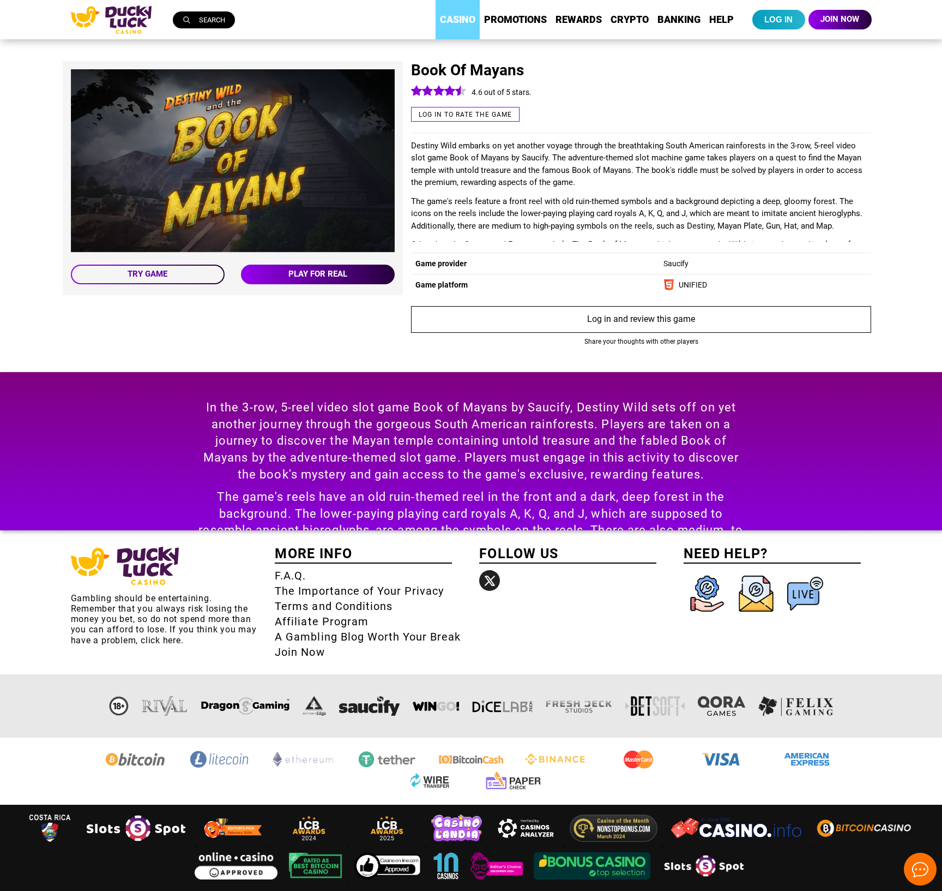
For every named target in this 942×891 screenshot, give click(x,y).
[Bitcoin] (135, 767)
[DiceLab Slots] (502, 706)
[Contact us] (757, 614)
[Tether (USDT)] (387, 767)
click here (161, 640)
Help (721, 19)
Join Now (299, 652)
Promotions (515, 19)
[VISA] (723, 767)
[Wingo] (436, 706)
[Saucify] (369, 706)
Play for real (317, 274)
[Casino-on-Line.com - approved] (388, 881)
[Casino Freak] (497, 881)
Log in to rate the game (465, 114)
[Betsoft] (655, 706)
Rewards (578, 19)
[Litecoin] (219, 767)
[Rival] (165, 706)
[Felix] (796, 706)
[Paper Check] (513, 789)
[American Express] (807, 767)
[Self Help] (708, 614)
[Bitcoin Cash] (471, 767)
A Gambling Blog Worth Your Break (368, 636)
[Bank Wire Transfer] (429, 789)
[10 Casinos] (447, 881)
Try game (147, 274)
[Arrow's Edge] (314, 706)
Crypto (630, 19)
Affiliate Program (322, 621)
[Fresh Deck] (579, 706)
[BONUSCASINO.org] (593, 881)
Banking (679, 19)
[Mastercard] (639, 767)
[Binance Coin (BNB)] (555, 767)
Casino (457, 19)
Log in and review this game (641, 319)
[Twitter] (489, 580)
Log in (778, 19)
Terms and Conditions (333, 606)
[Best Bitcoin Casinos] (316, 881)
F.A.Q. (290, 575)
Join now (839, 19)
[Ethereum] (303, 767)
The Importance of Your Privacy (359, 590)
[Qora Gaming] (721, 706)
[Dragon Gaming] (245, 706)
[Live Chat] (805, 614)
